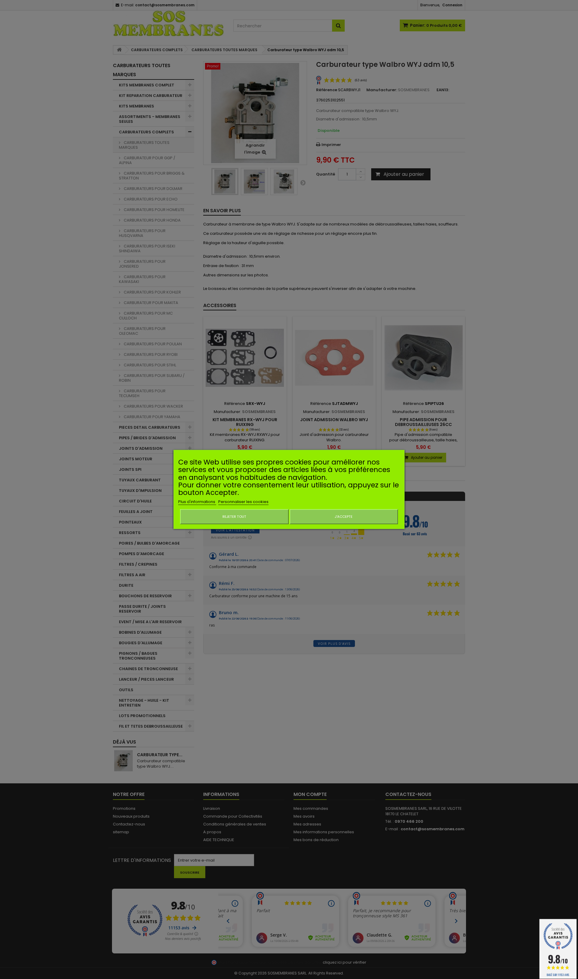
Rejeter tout (234, 516)
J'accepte (344, 516)
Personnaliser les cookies (243, 502)
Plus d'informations (197, 502)
